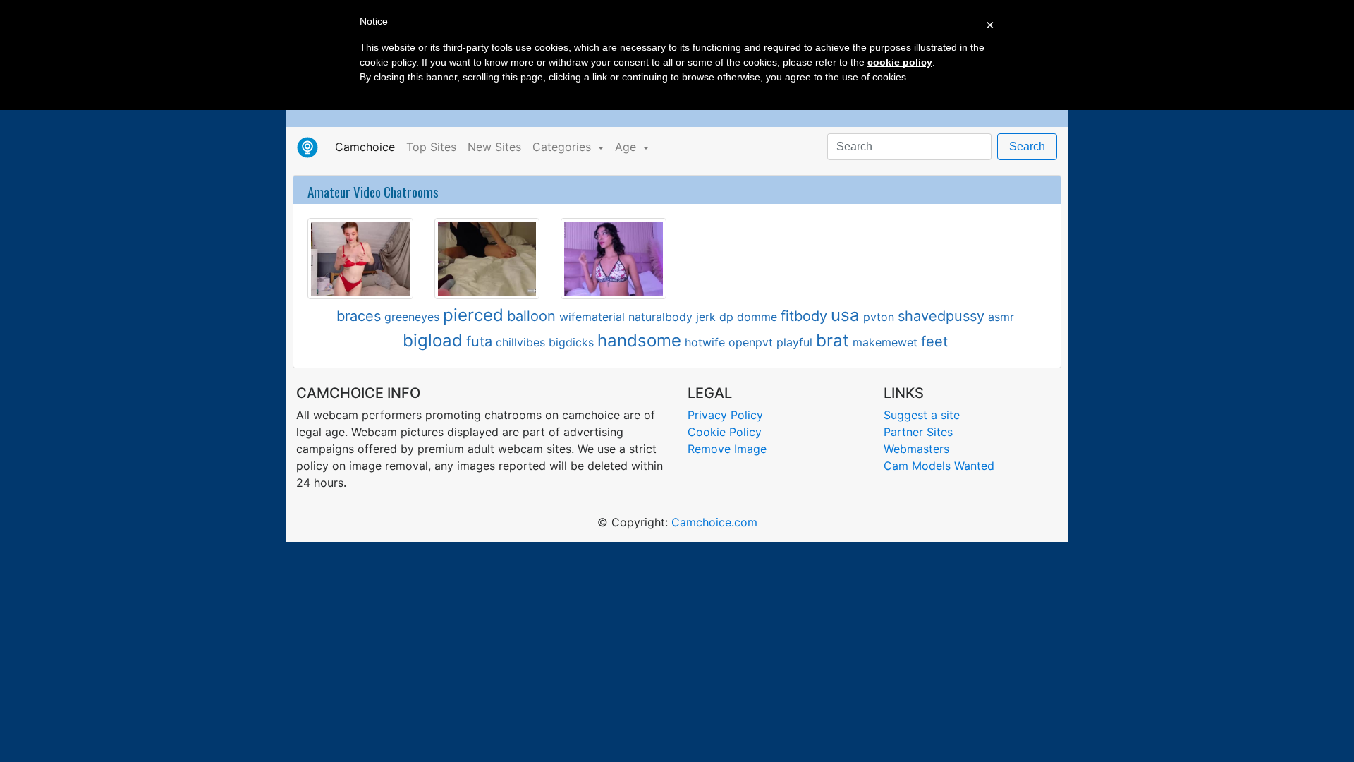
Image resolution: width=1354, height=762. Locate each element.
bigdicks (571, 342)
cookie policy (899, 62)
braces (358, 316)
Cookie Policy (725, 432)
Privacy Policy (725, 415)
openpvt (750, 342)
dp (726, 317)
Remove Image (727, 449)
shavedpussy (941, 316)
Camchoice (368, 146)
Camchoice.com (714, 522)
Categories (563, 147)
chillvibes (520, 342)
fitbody (804, 316)
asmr (1001, 317)
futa (479, 341)
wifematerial (592, 317)
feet (934, 341)
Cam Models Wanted (939, 466)
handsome (639, 340)
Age (627, 147)
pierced (473, 315)
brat (832, 340)
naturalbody (660, 317)
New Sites (494, 147)
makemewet (885, 342)
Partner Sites (918, 432)
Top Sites (431, 147)
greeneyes (411, 317)
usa (845, 315)
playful (794, 342)
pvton (878, 317)
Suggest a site (922, 415)
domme (757, 317)
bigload (433, 340)
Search (1027, 146)
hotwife (705, 342)
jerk (706, 317)
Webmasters (916, 449)
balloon (531, 316)
